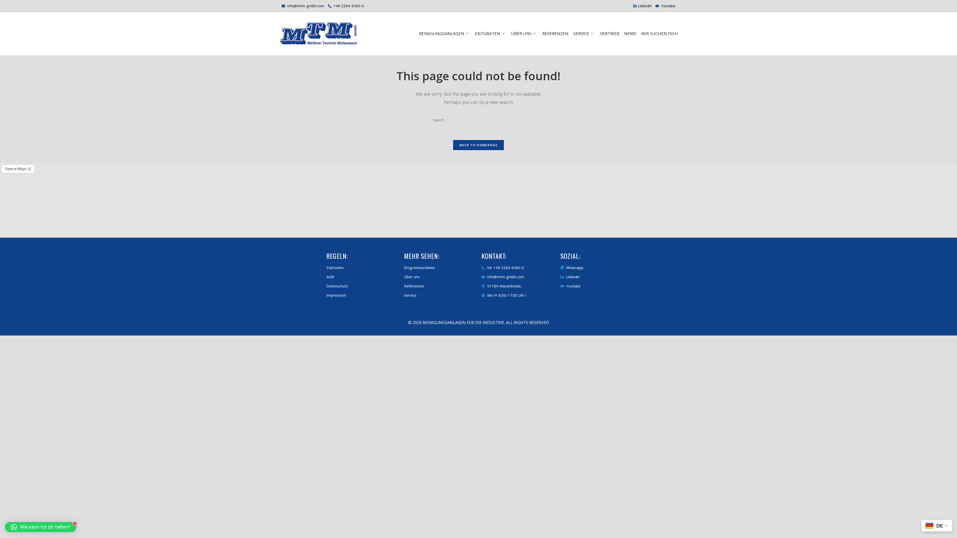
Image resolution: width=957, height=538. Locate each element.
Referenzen (555, 33)
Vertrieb (609, 33)
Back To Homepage (478, 145)
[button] (40, 527)
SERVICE (581, 33)
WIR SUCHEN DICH (659, 33)
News (630, 33)
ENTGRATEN (487, 33)
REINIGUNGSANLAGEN (441, 33)
